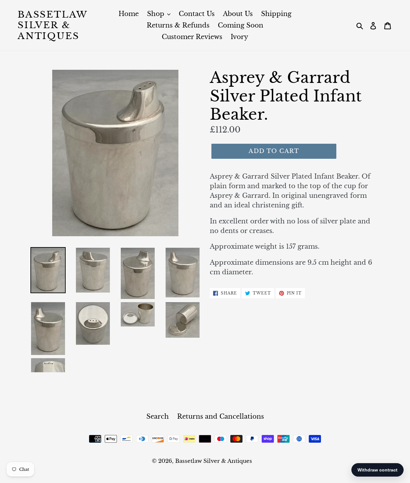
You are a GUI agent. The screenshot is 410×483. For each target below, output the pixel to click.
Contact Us (197, 14)
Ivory (239, 37)
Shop (156, 14)
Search (157, 416)
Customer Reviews (192, 37)
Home (129, 14)
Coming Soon (240, 25)
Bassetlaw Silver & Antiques (52, 25)
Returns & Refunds (178, 25)
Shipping (276, 14)
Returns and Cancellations (220, 416)
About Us (238, 14)
